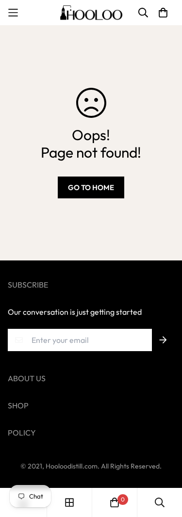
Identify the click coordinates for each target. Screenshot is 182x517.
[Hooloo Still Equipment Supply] (91, 12)
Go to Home (91, 187)
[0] (114, 502)
